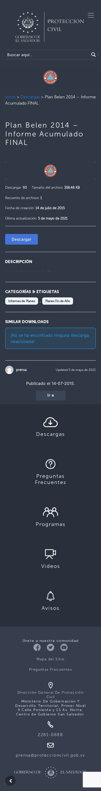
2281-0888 (50, 734)
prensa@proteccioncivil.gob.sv (50, 755)
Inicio (10, 96)
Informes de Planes (21, 301)
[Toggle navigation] (91, 15)
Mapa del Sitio (51, 659)
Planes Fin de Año (57, 301)
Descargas (30, 96)
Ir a (50, 395)
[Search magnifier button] (93, 54)
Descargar (21, 239)
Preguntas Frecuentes (50, 669)
